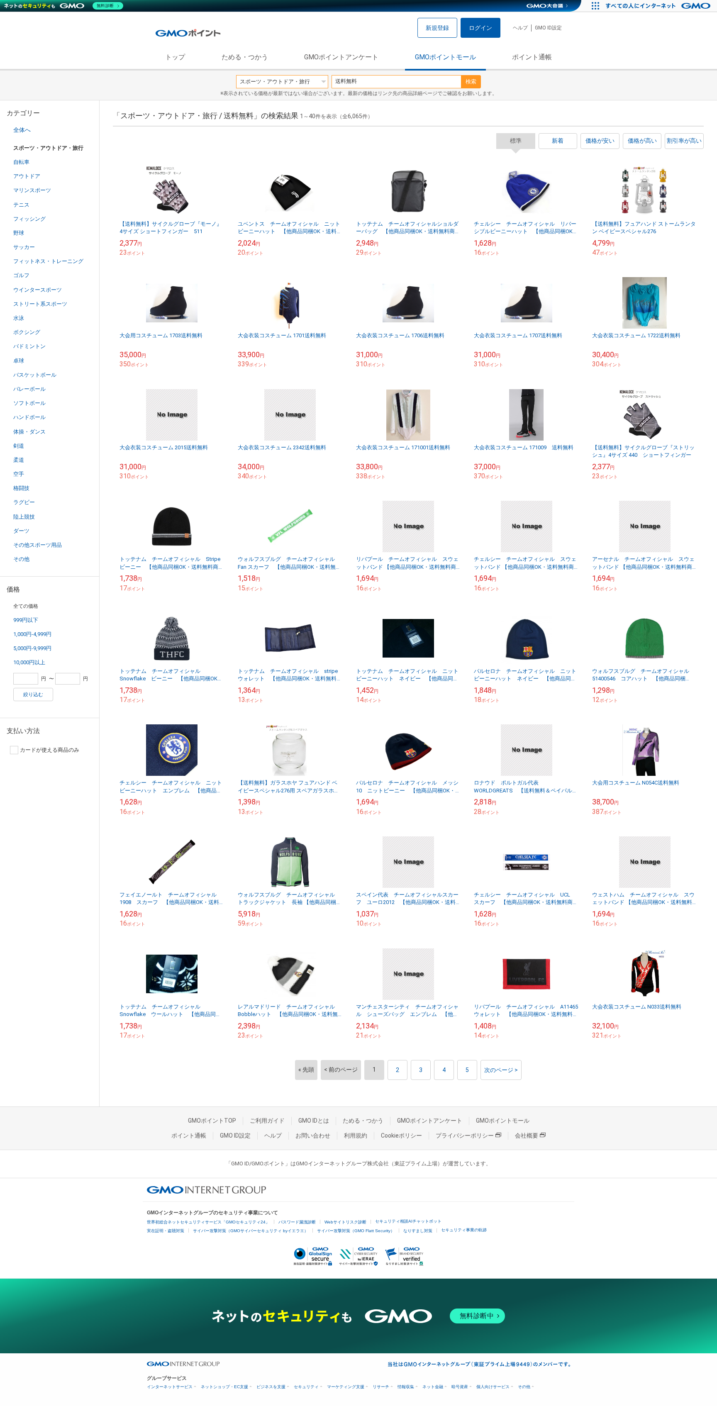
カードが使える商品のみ (49, 750)
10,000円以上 (29, 662)
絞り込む (33, 694)
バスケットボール (34, 375)
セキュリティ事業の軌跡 (464, 1230)
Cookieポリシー (401, 1135)
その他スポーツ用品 (37, 545)
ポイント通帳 (532, 57)
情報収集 (406, 1386)
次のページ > (501, 1070)
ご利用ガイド (267, 1120)
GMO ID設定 (548, 28)
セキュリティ (306, 1386)
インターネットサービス (170, 1386)
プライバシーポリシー (465, 1135)
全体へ (22, 130)
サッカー (24, 247)
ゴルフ (21, 275)
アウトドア (26, 176)
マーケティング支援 (345, 1386)
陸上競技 (24, 517)
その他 (21, 559)
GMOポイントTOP (212, 1120)
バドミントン (29, 346)
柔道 (18, 460)
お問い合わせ (312, 1135)
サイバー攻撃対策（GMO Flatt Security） (356, 1230)
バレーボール (29, 389)
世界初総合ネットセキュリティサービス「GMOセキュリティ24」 (208, 1222)
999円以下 (25, 620)
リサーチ (381, 1386)
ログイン (480, 27)
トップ (175, 57)
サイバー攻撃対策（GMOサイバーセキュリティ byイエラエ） (250, 1230)
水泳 (18, 318)
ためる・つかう (245, 57)
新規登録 (437, 27)
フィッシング (29, 219)
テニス (21, 205)
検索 (471, 81)
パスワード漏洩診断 (297, 1222)
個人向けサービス (493, 1386)
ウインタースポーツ (37, 290)
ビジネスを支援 (270, 1386)
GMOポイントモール (445, 57)
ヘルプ (520, 28)
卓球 (18, 361)
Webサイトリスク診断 (345, 1222)
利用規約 (355, 1135)
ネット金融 (432, 1386)
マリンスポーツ (32, 190)
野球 (18, 233)
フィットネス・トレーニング (48, 261)
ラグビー (24, 502)
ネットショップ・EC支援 (224, 1386)
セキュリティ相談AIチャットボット (408, 1221)
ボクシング (26, 332)
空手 (18, 474)
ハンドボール (29, 417)
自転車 (21, 162)
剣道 (18, 446)
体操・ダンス (29, 432)
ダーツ (21, 531)
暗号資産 (459, 1386)
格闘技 (21, 488)
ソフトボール (29, 403)
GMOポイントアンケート (341, 57)
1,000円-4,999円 (32, 634)
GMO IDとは (313, 1120)
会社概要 (526, 1135)
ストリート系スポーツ (40, 304)
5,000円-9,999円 (32, 648)
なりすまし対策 (417, 1230)
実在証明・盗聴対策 (165, 1230)
